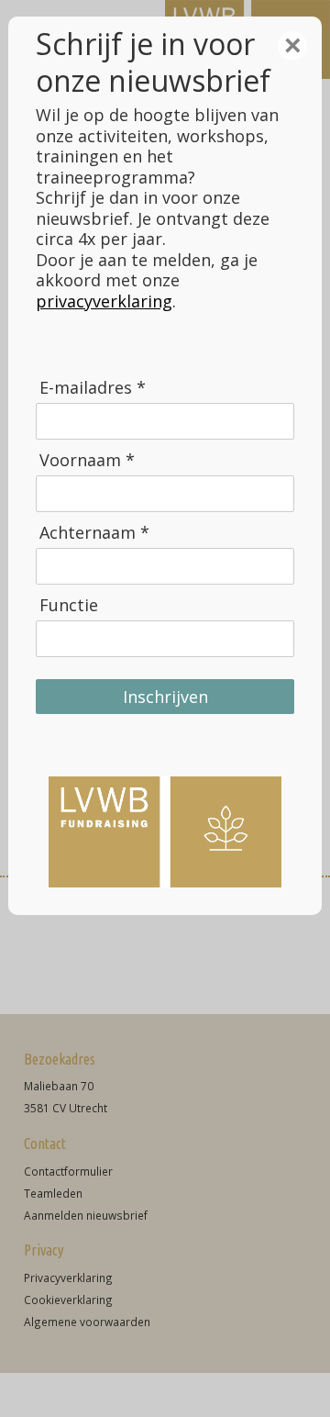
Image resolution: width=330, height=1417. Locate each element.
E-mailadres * (92, 387)
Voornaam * (87, 460)
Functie (68, 605)
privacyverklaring (104, 301)
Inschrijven (165, 697)
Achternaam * (94, 532)
